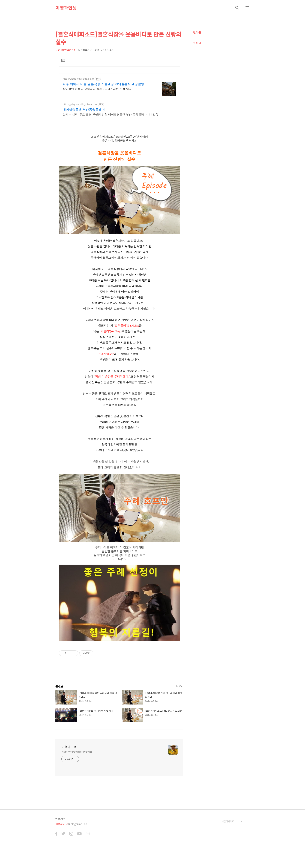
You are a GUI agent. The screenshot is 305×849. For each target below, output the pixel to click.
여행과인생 (66, 7)
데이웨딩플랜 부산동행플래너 (84, 109)
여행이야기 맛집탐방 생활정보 (76, 751)
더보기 (179, 686)
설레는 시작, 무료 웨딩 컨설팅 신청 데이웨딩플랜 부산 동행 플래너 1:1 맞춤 (110, 114)
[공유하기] (70, 653)
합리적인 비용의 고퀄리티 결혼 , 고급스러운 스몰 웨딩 (97, 89)
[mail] (87, 834)
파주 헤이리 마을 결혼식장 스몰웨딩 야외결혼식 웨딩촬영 (103, 84)
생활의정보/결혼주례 (65, 50)
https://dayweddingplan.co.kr (80, 104)
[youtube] (79, 834)
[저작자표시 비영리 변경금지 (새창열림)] (98, 653)
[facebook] (56, 834)
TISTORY (60, 819)
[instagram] (71, 834)
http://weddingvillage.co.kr (78, 78)
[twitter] (63, 834)
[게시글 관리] (74, 653)
